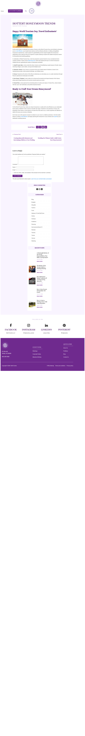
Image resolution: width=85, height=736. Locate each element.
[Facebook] (40, 127)
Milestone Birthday (37, 357)
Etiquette (33, 205)
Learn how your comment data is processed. (41, 178)
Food (32, 210)
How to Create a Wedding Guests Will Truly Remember (42, 302)
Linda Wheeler (19, 51)
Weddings (35, 351)
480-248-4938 (5, 356)
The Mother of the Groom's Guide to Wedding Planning (41, 267)
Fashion (33, 207)
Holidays (33, 218)
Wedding (33, 241)
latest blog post (31, 60)
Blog (32, 199)
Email (14, 170)
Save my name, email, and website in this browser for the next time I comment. (32, 172)
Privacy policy (70, 365)
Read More (39, 261)
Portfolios (65, 351)
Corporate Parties (37, 354)
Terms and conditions (60, 365)
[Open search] (26, 11)
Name (14, 167)
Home (2, 11)
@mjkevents (64, 333)
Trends (33, 235)
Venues (33, 238)
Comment (15, 164)
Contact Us (66, 357)
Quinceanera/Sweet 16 (36, 227)
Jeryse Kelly (46, 333)
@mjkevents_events (28, 333)
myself (55, 116)
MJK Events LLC (10, 333)
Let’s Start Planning (15, 10)
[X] (37, 127)
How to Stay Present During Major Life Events (42, 291)
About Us (65, 348)
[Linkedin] (45, 127)
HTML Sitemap (50, 365)
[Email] (43, 127)
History (33, 216)
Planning (33, 224)
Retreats (33, 229)
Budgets (33, 202)
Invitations (33, 221)
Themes (33, 232)
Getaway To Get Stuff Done (37, 213)
